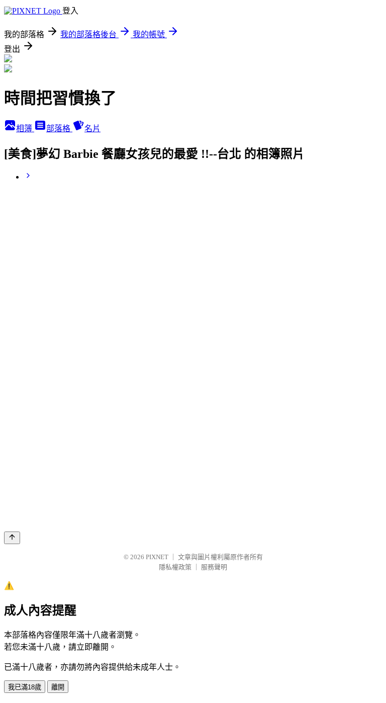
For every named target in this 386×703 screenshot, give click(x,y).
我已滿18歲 (24, 687)
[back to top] (12, 538)
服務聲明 (214, 567)
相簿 (25, 128)
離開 (57, 687)
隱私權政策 (175, 567)
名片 (92, 128)
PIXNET (157, 557)
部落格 (59, 128)
